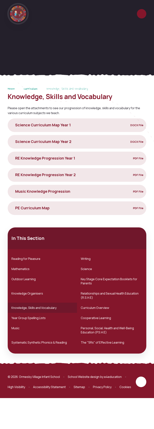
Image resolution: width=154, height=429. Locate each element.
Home (11, 89)
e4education (113, 377)
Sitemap (79, 387)
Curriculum (31, 89)
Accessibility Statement (49, 387)
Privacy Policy (102, 387)
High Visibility (16, 387)
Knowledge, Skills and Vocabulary (67, 89)
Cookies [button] (125, 387)
